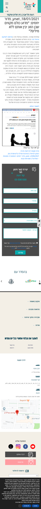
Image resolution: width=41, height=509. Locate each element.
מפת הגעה (30, 348)
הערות (20, 227)
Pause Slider (39, 284)
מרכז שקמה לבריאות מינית (30, 151)
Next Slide (1, 281)
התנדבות (30, 345)
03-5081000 (21, 179)
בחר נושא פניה (20, 217)
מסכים (35, 506)
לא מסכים (26, 506)
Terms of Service (21, 248)
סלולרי (20, 197)
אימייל (20, 207)
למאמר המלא (34, 106)
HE (7, 11)
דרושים (12, 348)
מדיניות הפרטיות (15, 243)
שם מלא (20, 187)
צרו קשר (12, 345)
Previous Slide (39, 281)
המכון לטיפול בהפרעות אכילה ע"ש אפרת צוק (23, 153)
